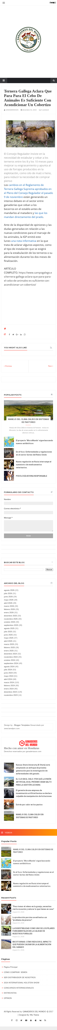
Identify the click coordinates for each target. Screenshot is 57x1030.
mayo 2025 (8, 638)
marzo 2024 (9, 682)
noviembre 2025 (11, 619)
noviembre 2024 (11, 657)
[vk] (40, 1020)
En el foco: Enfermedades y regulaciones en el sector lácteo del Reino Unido (33, 873)
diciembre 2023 (10, 692)
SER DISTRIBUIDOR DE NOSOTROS (20, 977)
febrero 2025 (9, 647)
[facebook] (12, 1020)
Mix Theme (34, 1015)
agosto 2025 (9, 628)
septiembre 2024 (11, 663)
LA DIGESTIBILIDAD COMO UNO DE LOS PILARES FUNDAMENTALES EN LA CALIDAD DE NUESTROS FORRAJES (33, 931)
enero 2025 (9, 651)
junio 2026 (8, 597)
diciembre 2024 (10, 654)
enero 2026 (9, 612)
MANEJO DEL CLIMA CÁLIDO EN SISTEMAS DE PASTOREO (33, 850)
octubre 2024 (9, 660)
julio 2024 (8, 670)
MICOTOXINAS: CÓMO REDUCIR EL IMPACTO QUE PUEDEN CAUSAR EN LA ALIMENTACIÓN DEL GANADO (31, 944)
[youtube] (26, 1020)
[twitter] (21, 1020)
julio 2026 (8, 593)
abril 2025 (8, 641)
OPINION (8, 998)
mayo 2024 (8, 676)
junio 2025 (8, 635)
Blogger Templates (22, 725)
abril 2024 (8, 679)
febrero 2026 (9, 609)
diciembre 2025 (10, 616)
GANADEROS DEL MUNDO (35, 1012)
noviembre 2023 (11, 695)
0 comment (44, 110)
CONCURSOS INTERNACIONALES (19, 988)
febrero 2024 (9, 685)
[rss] (45, 1020)
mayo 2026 (8, 600)
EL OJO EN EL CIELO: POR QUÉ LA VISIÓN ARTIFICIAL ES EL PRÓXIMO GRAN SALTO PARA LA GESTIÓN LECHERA (34, 782)
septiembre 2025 (11, 625)
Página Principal (10, 967)
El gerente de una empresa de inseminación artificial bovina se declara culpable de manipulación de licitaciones (34, 793)
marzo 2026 (9, 606)
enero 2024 (9, 689)
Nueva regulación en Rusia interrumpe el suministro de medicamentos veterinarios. (33, 465)
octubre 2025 (9, 622)
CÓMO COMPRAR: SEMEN (15, 972)
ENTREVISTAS (10, 993)
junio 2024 (8, 673)
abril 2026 (8, 603)
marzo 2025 (9, 644)
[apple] (36, 1020)
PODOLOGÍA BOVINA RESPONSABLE (31, 476)
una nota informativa (23, 241)
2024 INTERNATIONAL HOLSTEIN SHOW (21, 983)
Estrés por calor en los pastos (29, 805)
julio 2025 (8, 631)
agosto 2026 (9, 590)
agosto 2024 (9, 666)
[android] (31, 1020)
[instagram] (17, 1020)
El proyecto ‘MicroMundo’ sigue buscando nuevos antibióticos (31, 862)
